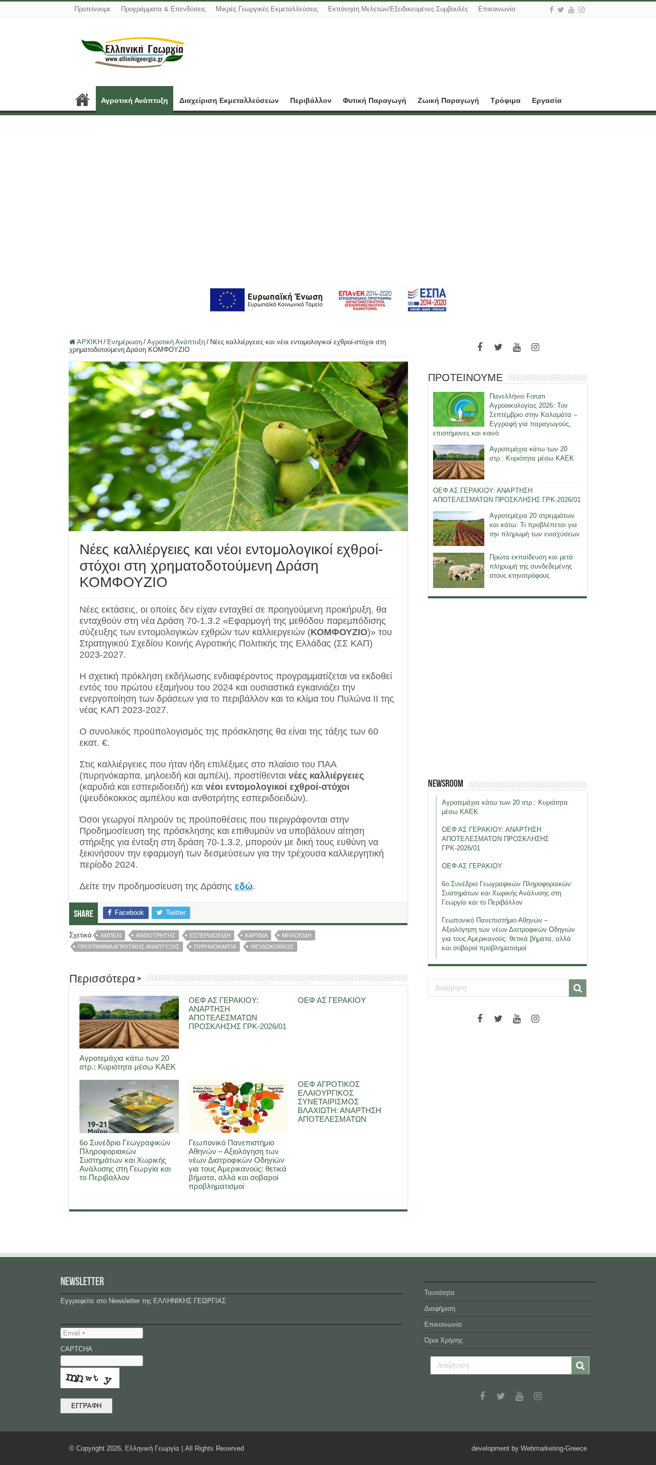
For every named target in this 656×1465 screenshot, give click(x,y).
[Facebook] (551, 10)
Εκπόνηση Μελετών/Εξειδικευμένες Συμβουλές (398, 9)
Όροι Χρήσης (443, 1340)
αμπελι (110, 935)
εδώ (244, 886)
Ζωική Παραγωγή (448, 100)
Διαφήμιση (439, 1308)
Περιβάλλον (311, 100)
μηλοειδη (297, 935)
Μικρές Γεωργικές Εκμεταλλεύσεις (267, 9)
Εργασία (547, 100)
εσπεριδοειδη (210, 935)
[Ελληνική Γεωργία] (133, 51)
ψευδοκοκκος (272, 947)
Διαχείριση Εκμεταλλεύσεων (229, 100)
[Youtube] (571, 10)
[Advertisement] (328, 199)
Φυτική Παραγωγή (374, 100)
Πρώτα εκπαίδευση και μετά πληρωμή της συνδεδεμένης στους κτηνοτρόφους (531, 566)
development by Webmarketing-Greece (529, 1448)
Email (74, 1333)
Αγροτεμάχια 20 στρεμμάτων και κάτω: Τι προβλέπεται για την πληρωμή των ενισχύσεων (534, 525)
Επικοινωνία (497, 9)
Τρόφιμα (505, 100)
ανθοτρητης (155, 935)
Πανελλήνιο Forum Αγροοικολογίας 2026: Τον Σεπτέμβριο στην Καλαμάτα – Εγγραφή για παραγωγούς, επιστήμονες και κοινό (505, 414)
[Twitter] (561, 10)
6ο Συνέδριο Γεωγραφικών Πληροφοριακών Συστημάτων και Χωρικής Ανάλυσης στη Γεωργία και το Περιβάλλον (125, 1160)
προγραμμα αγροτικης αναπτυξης (128, 947)
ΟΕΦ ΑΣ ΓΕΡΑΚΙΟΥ (332, 1000)
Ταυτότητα (439, 1292)
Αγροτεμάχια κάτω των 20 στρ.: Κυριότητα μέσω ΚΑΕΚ (127, 1062)
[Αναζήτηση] (577, 988)
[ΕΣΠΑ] (328, 299)
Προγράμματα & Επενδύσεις (163, 9)
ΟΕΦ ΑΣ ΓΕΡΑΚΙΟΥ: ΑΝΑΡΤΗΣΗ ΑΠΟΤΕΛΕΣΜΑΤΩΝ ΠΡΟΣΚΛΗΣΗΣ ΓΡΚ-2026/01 (237, 1013)
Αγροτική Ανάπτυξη (134, 100)
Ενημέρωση (124, 342)
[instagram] (582, 10)
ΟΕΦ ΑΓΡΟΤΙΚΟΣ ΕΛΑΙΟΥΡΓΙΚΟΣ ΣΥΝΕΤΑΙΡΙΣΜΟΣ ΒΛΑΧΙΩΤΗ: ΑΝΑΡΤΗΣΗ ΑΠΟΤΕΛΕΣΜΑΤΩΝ (339, 1101)
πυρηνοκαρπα (215, 947)
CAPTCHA (78, 1349)
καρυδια (256, 935)
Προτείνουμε (92, 9)
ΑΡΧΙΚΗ (82, 99)
